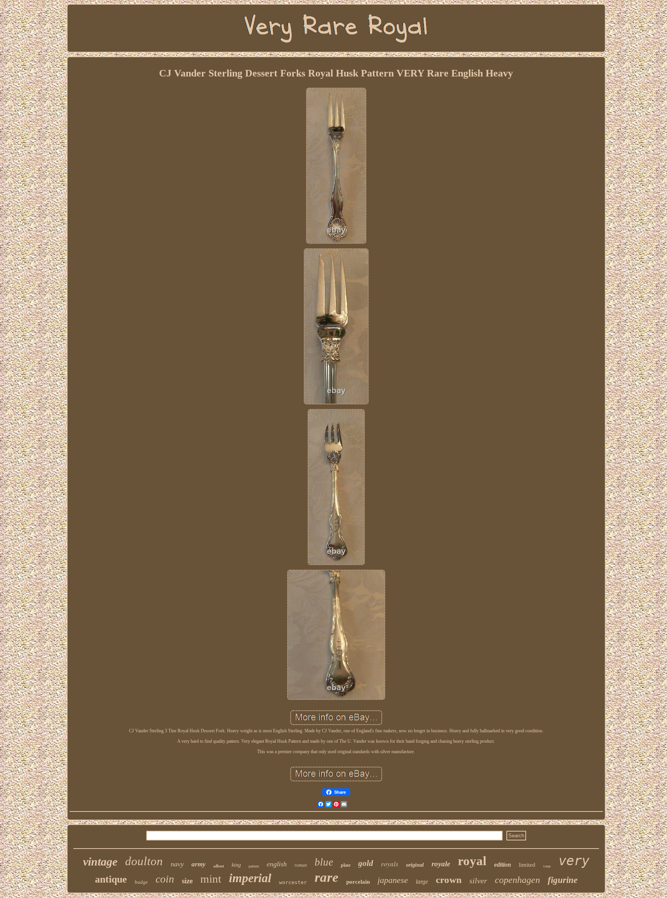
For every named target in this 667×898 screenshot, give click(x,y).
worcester (293, 882)
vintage (100, 861)
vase (547, 866)
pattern (254, 866)
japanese (393, 880)
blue (324, 862)
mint (210, 879)
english (277, 864)
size (187, 881)
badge (141, 882)
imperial (250, 878)
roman (301, 865)
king (236, 865)
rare (327, 877)
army (198, 864)
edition (502, 864)
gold (365, 863)
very (574, 860)
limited (527, 865)
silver (478, 880)
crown (449, 879)
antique (111, 879)
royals (389, 863)
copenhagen (517, 880)
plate (345, 865)
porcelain (358, 882)
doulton (144, 861)
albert (218, 866)
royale (441, 864)
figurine (562, 880)
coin (165, 879)
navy (177, 864)
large (422, 881)
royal (472, 861)
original (415, 865)
